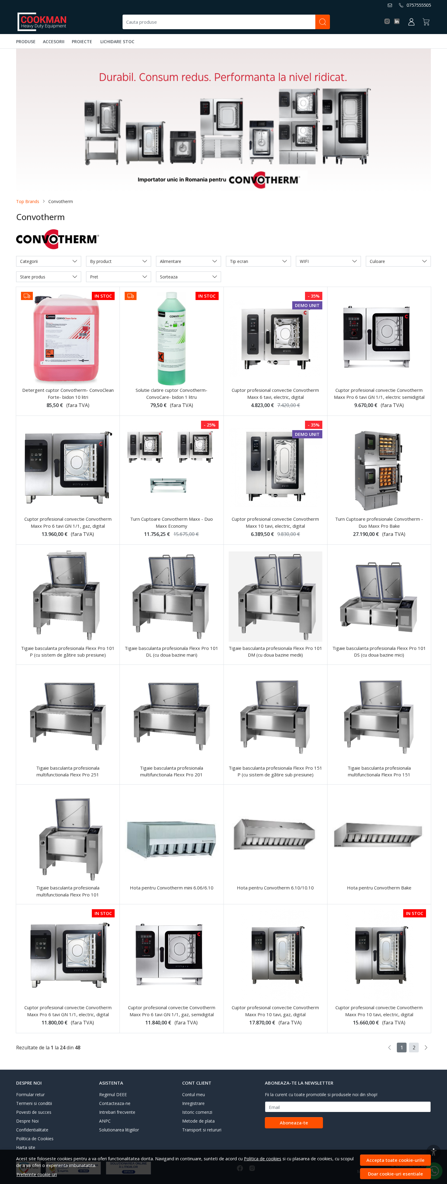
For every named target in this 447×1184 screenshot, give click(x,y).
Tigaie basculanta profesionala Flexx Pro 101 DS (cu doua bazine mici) (379, 651)
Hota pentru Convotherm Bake (379, 888)
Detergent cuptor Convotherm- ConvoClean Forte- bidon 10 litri (68, 393)
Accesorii (53, 41)
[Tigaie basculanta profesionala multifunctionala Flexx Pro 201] (171, 716)
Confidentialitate (32, 1130)
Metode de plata (198, 1121)
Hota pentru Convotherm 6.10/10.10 (275, 888)
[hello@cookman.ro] (391, 5)
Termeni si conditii (34, 1103)
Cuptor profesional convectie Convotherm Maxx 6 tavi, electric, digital (275, 393)
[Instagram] (388, 22)
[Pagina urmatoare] (426, 1047)
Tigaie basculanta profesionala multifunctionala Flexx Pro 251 (67, 771)
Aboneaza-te (294, 1123)
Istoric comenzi (197, 1112)
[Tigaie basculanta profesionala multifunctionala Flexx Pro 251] (68, 716)
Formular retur (30, 1094)
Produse (26, 41)
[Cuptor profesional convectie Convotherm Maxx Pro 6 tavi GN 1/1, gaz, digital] (68, 467)
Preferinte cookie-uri (36, 1174)
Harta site (25, 1147)
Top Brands (27, 201)
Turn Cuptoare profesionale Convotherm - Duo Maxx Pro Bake (379, 522)
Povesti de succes (33, 1112)
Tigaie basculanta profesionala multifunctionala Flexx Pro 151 (379, 771)
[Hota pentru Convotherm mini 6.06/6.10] (171, 836)
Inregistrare (193, 1103)
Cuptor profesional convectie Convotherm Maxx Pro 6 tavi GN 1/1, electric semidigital (379, 393)
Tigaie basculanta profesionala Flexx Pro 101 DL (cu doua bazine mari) (171, 651)
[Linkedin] (398, 22)
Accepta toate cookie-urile (395, 1160)
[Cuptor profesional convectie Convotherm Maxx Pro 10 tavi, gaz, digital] (275, 956)
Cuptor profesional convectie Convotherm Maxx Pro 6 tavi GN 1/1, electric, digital (68, 1010)
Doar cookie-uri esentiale (395, 1174)
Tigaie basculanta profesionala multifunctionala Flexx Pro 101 (67, 891)
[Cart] (426, 22)
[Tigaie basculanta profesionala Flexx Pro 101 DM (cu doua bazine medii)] (275, 596)
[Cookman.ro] (42, 22)
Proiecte (82, 41)
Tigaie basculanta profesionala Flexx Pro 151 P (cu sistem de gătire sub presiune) (275, 771)
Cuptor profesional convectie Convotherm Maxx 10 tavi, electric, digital (275, 522)
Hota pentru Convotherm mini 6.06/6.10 (171, 888)
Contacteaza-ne (114, 1103)
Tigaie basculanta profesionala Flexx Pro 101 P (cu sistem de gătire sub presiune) (68, 651)
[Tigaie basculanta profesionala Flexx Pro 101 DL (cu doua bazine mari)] (171, 596)
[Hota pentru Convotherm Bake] (379, 836)
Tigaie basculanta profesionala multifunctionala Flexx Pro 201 (171, 771)
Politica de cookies (262, 1159)
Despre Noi (27, 1121)
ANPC (105, 1121)
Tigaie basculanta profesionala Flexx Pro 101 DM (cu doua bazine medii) (275, 651)
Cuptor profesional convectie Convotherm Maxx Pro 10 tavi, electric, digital (379, 1010)
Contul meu (193, 1094)
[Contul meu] (411, 22)
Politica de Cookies (35, 1138)
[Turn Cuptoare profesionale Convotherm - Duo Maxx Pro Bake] (379, 467)
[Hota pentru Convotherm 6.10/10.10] (275, 836)
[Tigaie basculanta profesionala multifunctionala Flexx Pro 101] (68, 836)
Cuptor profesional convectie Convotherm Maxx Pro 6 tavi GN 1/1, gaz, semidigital (171, 1010)
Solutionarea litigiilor (119, 1130)
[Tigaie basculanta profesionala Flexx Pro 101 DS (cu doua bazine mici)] (379, 596)
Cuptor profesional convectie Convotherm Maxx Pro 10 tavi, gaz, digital (275, 1010)
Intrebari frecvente (117, 1112)
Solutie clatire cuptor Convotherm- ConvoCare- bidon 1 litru (171, 393)
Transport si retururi (201, 1130)
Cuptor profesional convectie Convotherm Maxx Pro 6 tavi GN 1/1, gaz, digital (68, 522)
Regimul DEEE (113, 1094)
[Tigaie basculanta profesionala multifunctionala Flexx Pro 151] (379, 716)
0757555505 (419, 5)
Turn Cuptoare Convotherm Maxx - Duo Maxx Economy (171, 522)
